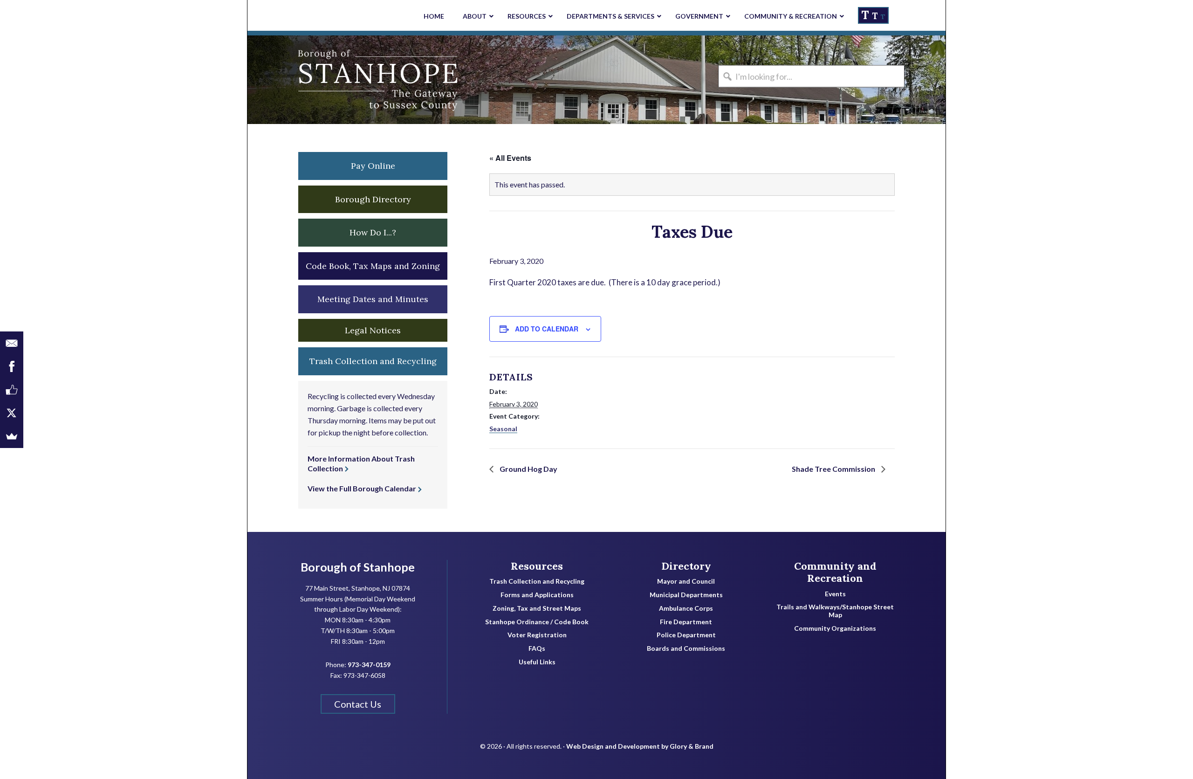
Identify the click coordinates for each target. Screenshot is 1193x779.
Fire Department (686, 622)
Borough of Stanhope (317, 79)
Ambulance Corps (686, 608)
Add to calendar (546, 328)
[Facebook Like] (11, 389)
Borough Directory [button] (373, 199)
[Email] (11, 343)
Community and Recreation (835, 572)
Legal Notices (373, 330)
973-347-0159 (369, 665)
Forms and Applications (537, 595)
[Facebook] (11, 366)
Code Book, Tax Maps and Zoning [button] (373, 266)
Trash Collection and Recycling (536, 581)
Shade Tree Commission (834, 468)
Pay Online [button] (373, 165)
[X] (11, 413)
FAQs (536, 648)
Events (835, 594)
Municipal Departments (686, 595)
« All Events (510, 157)
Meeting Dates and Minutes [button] (372, 299)
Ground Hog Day (527, 468)
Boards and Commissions (686, 648)
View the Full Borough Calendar (362, 488)
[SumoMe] (11, 436)
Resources (537, 566)
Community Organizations (835, 628)
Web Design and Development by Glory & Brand (639, 746)
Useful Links (537, 662)
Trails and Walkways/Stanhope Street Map (835, 611)
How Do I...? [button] (373, 232)
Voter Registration (537, 635)
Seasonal (503, 429)
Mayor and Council (686, 581)
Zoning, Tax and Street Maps (537, 608)
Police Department (686, 635)
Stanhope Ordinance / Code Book (537, 622)
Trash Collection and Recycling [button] (373, 361)
